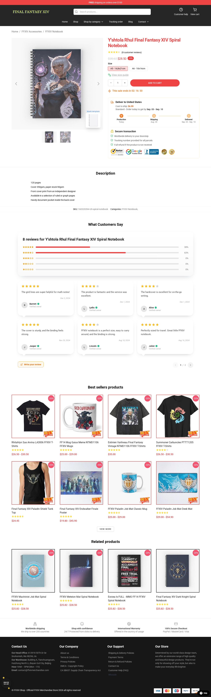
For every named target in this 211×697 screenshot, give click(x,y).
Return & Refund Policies (120, 661)
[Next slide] (98, 83)
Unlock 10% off (6, 683)
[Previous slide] (16, 83)
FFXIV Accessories (32, 31)
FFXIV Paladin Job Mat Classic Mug (127, 508)
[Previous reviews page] (175, 365)
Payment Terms (115, 657)
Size (110, 63)
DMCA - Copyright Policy (72, 666)
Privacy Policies (67, 661)
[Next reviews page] (190, 365)
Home (15, 31)
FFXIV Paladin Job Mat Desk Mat (174, 508)
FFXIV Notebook (54, 31)
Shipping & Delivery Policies (121, 653)
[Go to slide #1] (49, 137)
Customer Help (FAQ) (118, 670)
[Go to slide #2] (65, 137)
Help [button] (205, 693)
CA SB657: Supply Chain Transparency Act (80, 670)
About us (64, 653)
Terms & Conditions (69, 657)
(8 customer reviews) (132, 52)
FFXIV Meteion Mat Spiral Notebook (79, 596)
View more (106, 529)
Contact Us (113, 666)
